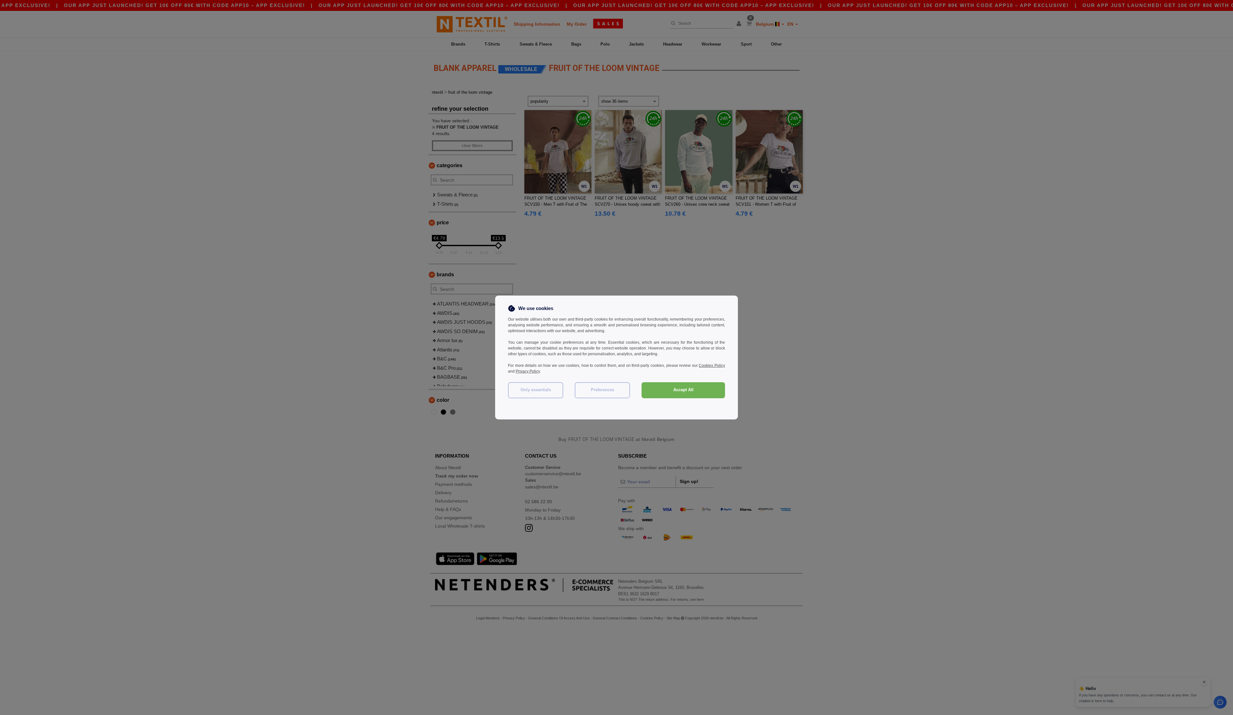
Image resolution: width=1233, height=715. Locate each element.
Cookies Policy (712, 365)
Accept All (683, 390)
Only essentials (535, 390)
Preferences (602, 390)
